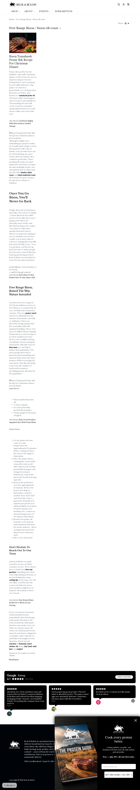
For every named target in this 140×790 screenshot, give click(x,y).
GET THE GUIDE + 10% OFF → (118, 774)
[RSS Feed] (60, 28)
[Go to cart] (128, 4)
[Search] (118, 4)
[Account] (123, 4)
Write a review (124, 677)
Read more (14, 659)
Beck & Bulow (29, 780)
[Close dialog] (135, 720)
